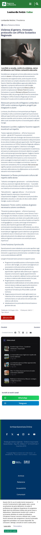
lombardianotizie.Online (21, 426)
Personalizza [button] (17, 526)
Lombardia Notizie (16, 12)
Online (29, 12)
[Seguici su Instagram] (23, 434)
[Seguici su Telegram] (18, 434)
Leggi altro (7, 526)
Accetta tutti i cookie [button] (10, 531)
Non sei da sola (33, 164)
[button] (36, 4)
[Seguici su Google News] (29, 434)
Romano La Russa (22, 92)
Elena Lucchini (29, 88)
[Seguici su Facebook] (7, 434)
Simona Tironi (22, 90)
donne (9, 76)
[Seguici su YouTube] (34, 434)
